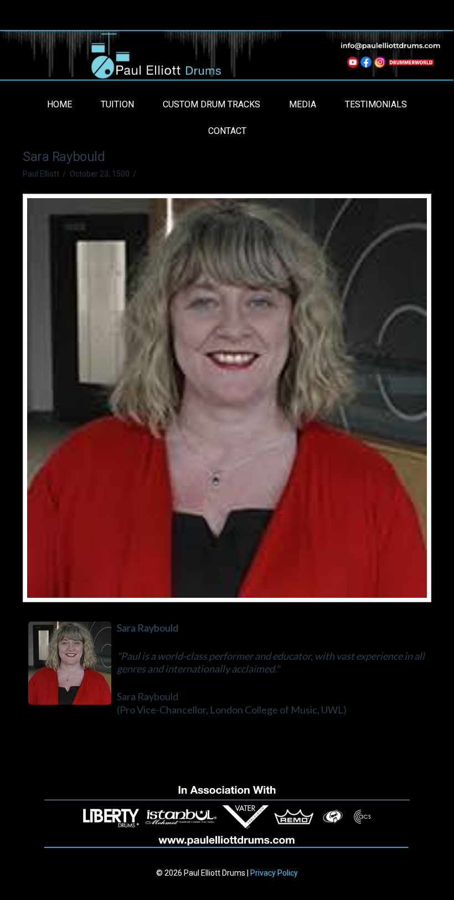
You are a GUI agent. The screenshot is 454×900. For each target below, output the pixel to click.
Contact (227, 131)
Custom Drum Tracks (211, 104)
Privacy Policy (274, 872)
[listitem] (351, 63)
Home (59, 104)
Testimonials (376, 104)
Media (302, 104)
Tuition (117, 104)
